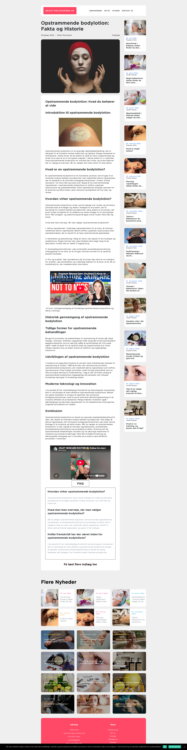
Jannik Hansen (131, 110)
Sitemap (113, 742)
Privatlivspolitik (174, 747)
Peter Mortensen (64, 35)
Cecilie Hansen (131, 75)
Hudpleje (116, 35)
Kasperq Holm (131, 40)
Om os (107, 11)
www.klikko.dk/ (76, 743)
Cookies (116, 11)
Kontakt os (127, 11)
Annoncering (95, 11)
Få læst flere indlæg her (80, 564)
